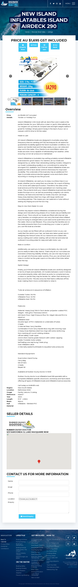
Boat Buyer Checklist (37, 545)
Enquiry (11, 502)
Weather (19, 573)
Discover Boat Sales (39, 32)
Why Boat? (34, 543)
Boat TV (3, 539)
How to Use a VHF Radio (52, 558)
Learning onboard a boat (53, 562)
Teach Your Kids (51, 565)
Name (10, 481)
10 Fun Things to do (53, 543)
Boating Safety (20, 566)
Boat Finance (35, 552)
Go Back (55, 46)
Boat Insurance (36, 554)
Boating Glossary (21, 568)
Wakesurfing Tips (52, 569)
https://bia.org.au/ (72, 567)
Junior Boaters (20, 570)
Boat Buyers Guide (37, 547)
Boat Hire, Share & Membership (36, 557)
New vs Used (35, 577)
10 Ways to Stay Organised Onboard (53, 545)
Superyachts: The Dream (21, 550)
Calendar (3, 541)
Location (11, 499)
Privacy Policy (5, 544)
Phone (10, 493)
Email (10, 487)
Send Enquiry (27, 516)
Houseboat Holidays (37, 560)
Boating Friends (21, 547)
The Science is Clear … (53, 567)
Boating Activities (21, 539)
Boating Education (37, 571)
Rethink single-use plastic (22, 557)
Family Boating (20, 541)
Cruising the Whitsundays (35, 563)
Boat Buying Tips (36, 550)
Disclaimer (4, 546)
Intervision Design (54, 583)
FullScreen (44, 48)
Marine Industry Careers (21, 553)
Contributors (5, 548)
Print (34, 45)
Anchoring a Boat (52, 549)
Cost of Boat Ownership (35, 574)
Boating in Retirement (19, 544)
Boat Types (34, 569)
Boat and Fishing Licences (36, 566)
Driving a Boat (51, 555)
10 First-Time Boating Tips (53, 540)
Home (27, 32)
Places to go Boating (22, 575)
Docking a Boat (51, 553)
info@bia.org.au (73, 566)
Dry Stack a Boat (52, 551)
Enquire (23, 48)
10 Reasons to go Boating (36, 540)
